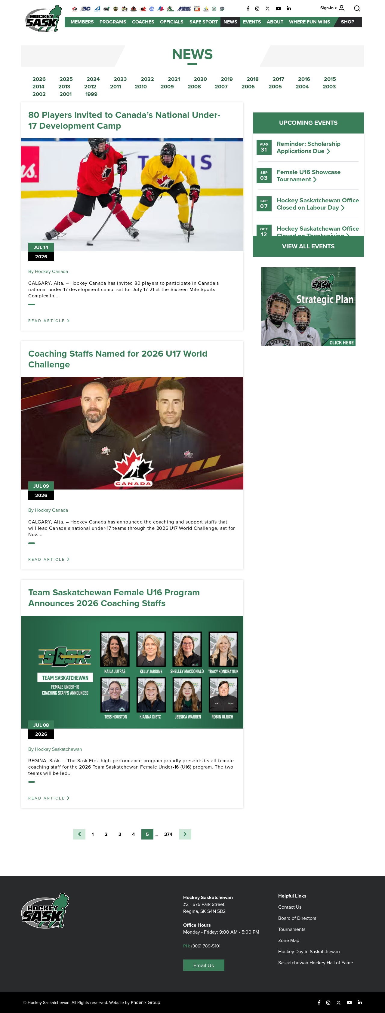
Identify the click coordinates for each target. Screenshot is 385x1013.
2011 (115, 87)
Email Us (203, 965)
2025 (66, 79)
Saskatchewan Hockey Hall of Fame (315, 962)
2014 (38, 87)
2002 (39, 94)
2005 (275, 87)
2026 (39, 79)
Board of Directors (297, 918)
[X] (267, 8)
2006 (248, 87)
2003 (329, 87)
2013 (64, 87)
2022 (147, 79)
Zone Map (288, 940)
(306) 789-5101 (205, 946)
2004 (302, 87)
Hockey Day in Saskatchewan (309, 951)
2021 (174, 79)
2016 (304, 79)
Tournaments (291, 929)
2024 (93, 79)
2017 (278, 79)
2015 (330, 79)
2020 (200, 79)
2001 (66, 94)
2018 (253, 79)
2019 (227, 79)
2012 (90, 87)
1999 (91, 94)
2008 (194, 87)
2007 (221, 87)
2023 (120, 79)
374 (168, 834)
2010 (141, 87)
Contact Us (289, 907)
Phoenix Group (145, 1002)
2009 (167, 87)
